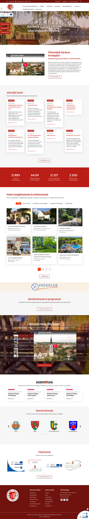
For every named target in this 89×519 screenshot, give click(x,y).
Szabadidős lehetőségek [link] (56, 203)
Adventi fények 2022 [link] (23, 345)
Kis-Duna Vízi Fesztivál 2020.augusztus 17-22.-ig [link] (29, 355)
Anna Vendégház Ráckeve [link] (15, 258)
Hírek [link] (42, 6)
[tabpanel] (55, 346)
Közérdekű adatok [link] (28, 9)
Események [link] (32, 501)
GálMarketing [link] (46, 516)
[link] (1, 8)
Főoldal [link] (47, 493)
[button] (8, 426)
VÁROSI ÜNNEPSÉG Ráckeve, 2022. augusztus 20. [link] (29, 349)
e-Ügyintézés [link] (48, 497)
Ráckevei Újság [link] (16, 392)
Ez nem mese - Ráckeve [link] (24, 335)
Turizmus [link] (49, 6)
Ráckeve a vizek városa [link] (23, 339)
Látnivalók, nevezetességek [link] (40, 203)
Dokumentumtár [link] (34, 499)
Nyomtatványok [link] (49, 501)
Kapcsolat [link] (38, 9)
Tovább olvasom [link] (12, 122)
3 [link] (46, 269)
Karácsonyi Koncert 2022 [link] (24, 342)
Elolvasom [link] (15, 398)
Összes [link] (18, 203)
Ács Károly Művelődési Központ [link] (16, 226)
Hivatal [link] (77, 6)
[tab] (23, 336)
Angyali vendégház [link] (65, 228)
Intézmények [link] (48, 506)
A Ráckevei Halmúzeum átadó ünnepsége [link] (27, 352)
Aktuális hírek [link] (11, 103)
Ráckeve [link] (57, 6)
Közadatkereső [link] (33, 506)
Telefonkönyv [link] (33, 493)
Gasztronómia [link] (26, 203)
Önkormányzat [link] (67, 6)
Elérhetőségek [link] (48, 499)
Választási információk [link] (30, 6)
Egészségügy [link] (33, 497)
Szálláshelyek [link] (68, 203)
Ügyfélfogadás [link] (33, 495)
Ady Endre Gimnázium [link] (40, 226)
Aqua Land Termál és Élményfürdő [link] (69, 255)
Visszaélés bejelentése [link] (35, 503)
